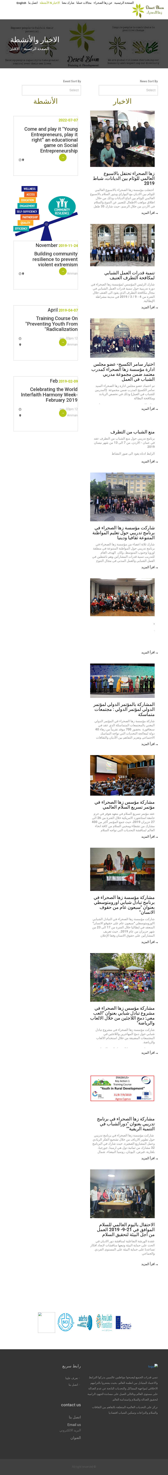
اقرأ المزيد (148, 213)
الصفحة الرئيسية (124, 2)
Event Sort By (72, 81)
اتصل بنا (33, 2)
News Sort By (149, 81)
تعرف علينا (71, 1378)
